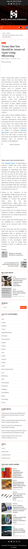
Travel (3, 402)
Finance (3, 346)
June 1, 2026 (17, 501)
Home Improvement (7, 369)
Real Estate (4, 386)
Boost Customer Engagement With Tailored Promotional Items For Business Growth (19, 509)
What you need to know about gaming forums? (19, 292)
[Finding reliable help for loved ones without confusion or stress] (6, 519)
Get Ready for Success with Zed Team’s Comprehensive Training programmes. (19, 282)
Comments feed (5, 455)
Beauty (3, 322)
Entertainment (5, 339)
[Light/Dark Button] (20, 27)
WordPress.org (5, 458)
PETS (2, 379)
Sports (3, 396)
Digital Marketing (6, 332)
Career (3, 329)
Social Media (5, 392)
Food (2, 352)
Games (3, 43)
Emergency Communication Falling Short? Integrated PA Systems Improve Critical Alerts (13, 415)
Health (3, 362)
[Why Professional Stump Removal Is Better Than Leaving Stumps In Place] (6, 484)
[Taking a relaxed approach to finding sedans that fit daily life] (6, 531)
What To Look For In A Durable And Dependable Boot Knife (11, 426)
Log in (3, 448)
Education (4, 336)
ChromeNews (21, 545)
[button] (1, 27)
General (3, 359)
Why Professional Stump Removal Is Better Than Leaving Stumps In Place (19, 484)
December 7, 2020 (16, 58)
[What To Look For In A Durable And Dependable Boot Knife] (6, 496)
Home (3, 366)
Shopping (4, 389)
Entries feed (4, 451)
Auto (2, 319)
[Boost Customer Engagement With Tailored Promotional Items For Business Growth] (6, 508)
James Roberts (6, 58)
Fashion (3, 342)
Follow (26, 27)
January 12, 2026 (18, 536)
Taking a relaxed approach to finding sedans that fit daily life (19, 531)
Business (3, 326)
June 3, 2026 (17, 489)
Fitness (3, 349)
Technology (4, 399)
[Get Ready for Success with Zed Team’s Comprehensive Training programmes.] (6, 281)
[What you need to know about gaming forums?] (6, 293)
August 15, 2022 (18, 296)
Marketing (4, 376)
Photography (5, 382)
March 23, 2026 (18, 524)
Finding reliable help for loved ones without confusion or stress (19, 519)
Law (2, 372)
